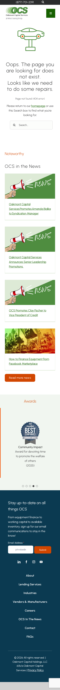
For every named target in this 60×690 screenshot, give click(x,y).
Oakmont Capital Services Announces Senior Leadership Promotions (27, 262)
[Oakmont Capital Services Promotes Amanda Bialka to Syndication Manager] (30, 186)
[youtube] (41, 562)
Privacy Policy (36, 670)
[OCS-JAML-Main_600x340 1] (17, 8)
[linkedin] (19, 562)
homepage (38, 106)
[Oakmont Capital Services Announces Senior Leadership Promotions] (30, 239)
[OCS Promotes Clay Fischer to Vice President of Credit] (30, 292)
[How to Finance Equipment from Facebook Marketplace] (30, 341)
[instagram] (34, 562)
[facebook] (26, 562)
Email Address (16, 542)
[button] (43, 2)
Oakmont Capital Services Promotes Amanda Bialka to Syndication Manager (30, 208)
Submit (42, 550)
